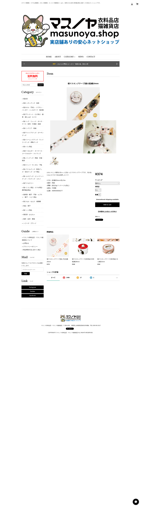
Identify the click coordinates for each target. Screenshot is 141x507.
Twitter (32, 292)
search (40, 85)
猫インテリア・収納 (29, 128)
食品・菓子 (27, 206)
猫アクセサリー (28, 183)
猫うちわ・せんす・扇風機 (32, 201)
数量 (96, 194)
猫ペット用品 (27, 210)
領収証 (97, 186)
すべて (53, 277)
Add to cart (107, 204)
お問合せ (26, 243)
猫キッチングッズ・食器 (31, 103)
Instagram (32, 287)
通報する (97, 216)
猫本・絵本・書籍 (29, 219)
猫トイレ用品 (27, 146)
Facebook (33, 296)
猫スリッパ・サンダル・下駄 (32, 165)
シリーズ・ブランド (29, 223)
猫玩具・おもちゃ (29, 214)
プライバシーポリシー (30, 246)
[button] (69, 57)
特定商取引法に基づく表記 (31, 250)
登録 (25, 273)
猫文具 (25, 99)
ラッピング (98, 180)
